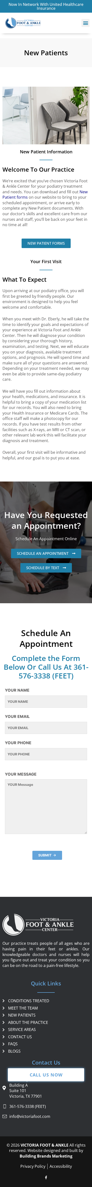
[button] (85, 23)
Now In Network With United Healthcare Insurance (46, 6)
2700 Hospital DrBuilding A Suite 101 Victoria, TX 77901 (25, 1088)
